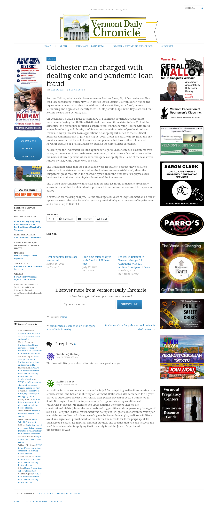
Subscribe (167, 46)
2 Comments (76, 89)
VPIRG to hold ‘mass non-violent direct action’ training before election (28, 372)
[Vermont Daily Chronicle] (109, 28)
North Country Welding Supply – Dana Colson (25, 278)
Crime (51, 58)
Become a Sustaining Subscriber (133, 46)
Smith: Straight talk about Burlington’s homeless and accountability (29, 360)
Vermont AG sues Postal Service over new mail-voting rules (29, 336)
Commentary (43, 493)
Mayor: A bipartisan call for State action (29, 413)
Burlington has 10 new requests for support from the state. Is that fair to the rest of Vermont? (30, 349)
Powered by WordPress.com (44, 501)
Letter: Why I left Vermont (28, 421)
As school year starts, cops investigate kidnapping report (28, 393)
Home (47, 46)
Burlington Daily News (90, 46)
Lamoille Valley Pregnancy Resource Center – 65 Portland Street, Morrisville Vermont (27, 225)
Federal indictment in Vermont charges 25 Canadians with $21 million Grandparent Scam (134, 262)
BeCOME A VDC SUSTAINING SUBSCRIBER (28, 149)
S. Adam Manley (25, 379)
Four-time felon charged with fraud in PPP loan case (96, 260)
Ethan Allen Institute (66, 493)
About (63, 46)
